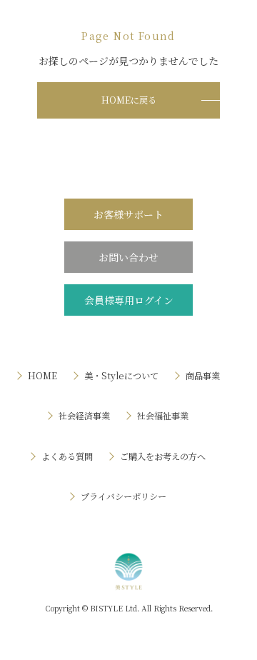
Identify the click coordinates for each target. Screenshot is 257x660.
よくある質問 (67, 456)
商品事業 (203, 375)
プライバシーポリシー (123, 496)
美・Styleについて (121, 375)
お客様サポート (128, 214)
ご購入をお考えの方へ (163, 456)
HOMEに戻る (128, 100)
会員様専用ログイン (128, 300)
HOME (42, 375)
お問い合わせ (128, 257)
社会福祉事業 (162, 415)
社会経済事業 (84, 415)
